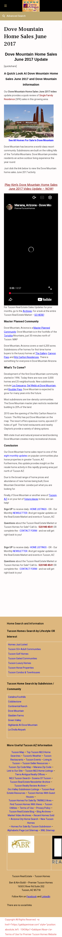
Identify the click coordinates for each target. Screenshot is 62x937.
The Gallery (41, 353)
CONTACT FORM (28, 530)
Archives (27, 311)
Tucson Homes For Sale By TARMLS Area (30, 800)
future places (31, 499)
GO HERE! (39, 315)
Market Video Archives (19, 815)
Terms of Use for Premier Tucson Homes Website (31, 934)
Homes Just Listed (17, 644)
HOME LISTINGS (38, 509)
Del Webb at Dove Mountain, (41, 385)
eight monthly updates (15, 455)
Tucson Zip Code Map (20, 767)
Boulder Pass (15, 389)
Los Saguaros (19, 385)
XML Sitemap (48, 830)
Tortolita (8, 335)
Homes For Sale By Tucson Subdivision (31, 826)
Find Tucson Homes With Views (26, 804)
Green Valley (14, 720)
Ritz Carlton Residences (26, 357)
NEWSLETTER (20, 513)
